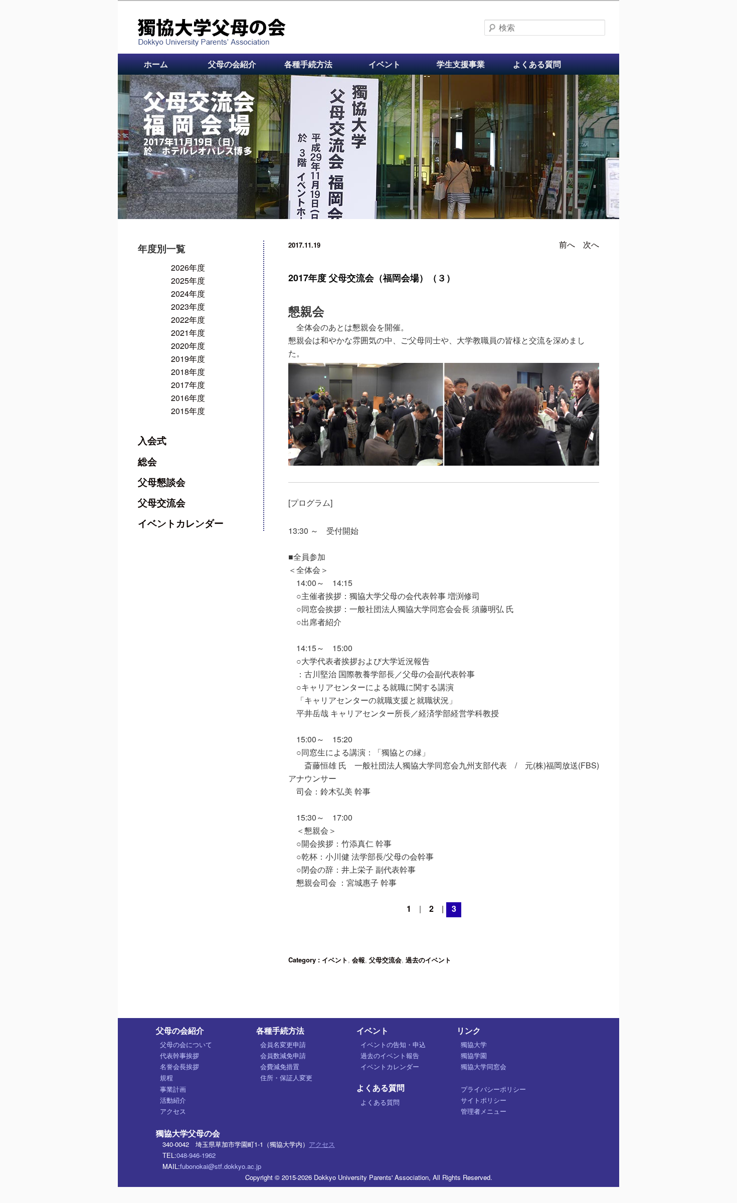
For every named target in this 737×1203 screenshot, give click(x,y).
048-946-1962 (196, 1155)
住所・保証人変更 (286, 1077)
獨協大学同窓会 (483, 1066)
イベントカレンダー (181, 523)
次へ (591, 244)
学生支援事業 (461, 64)
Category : (305, 959)
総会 (147, 461)
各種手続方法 (308, 64)
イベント (384, 64)
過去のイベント (428, 959)
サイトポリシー (483, 1100)
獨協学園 (474, 1055)
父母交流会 (385, 959)
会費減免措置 (279, 1066)
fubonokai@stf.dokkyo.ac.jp (220, 1166)
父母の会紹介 (232, 64)
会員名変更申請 (283, 1044)
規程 (166, 1077)
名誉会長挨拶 (179, 1066)
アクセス (173, 1111)
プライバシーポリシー (493, 1089)
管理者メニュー (483, 1111)
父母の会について (186, 1044)
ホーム (156, 64)
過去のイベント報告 (389, 1055)
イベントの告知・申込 (393, 1044)
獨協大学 (474, 1044)
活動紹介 (173, 1100)
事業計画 (173, 1089)
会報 (358, 959)
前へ (567, 244)
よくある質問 (537, 64)
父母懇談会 (162, 482)
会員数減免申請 (283, 1055)
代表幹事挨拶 (179, 1055)
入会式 (152, 440)
